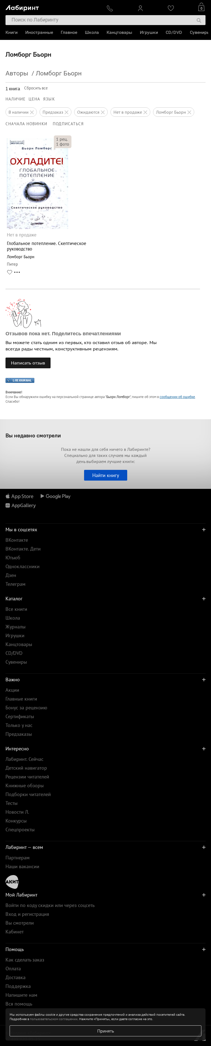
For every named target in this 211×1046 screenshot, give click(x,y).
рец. (62, 139)
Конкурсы (16, 821)
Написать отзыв (28, 363)
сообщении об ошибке (177, 396)
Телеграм (15, 584)
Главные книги (21, 699)
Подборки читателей (28, 794)
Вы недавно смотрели (33, 435)
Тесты (11, 803)
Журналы (15, 626)
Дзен (10, 575)
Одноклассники (22, 566)
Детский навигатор (26, 768)
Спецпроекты (20, 829)
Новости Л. (17, 812)
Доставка (15, 977)
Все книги (16, 609)
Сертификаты (19, 716)
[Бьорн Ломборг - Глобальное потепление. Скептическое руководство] (37, 227)
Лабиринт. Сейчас (24, 759)
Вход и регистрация (27, 914)
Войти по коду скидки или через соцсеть (50, 905)
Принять (105, 1031)
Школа (92, 32)
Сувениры (200, 32)
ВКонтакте (16, 540)
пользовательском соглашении (53, 1019)
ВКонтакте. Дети (23, 549)
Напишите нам (21, 995)
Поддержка (18, 986)
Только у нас (18, 725)
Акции (12, 690)
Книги (11, 32)
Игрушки (149, 32)
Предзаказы (18, 734)
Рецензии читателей (27, 776)
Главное (69, 32)
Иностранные (39, 32)
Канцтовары (119, 32)
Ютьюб (12, 557)
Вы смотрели (19, 923)
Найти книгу (105, 475)
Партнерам (17, 857)
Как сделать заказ (24, 960)
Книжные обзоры (24, 785)
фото (62, 143)
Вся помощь (18, 1004)
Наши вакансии (22, 866)
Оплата (13, 968)
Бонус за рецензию (26, 707)
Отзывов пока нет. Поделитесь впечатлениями (63, 333)
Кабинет (14, 931)
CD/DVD (174, 32)
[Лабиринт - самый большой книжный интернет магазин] (52, 7)
